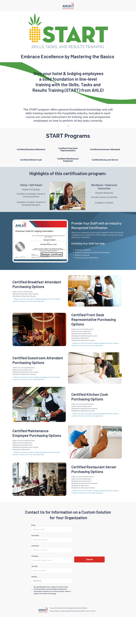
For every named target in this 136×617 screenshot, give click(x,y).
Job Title (34, 566)
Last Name (35, 546)
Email (33, 525)
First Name (35, 535)
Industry (34, 577)
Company (34, 556)
